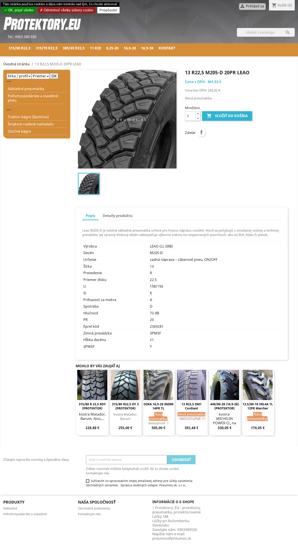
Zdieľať (201, 132)
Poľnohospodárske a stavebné (25, 514)
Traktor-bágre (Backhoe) (28, 116)
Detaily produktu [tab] (118, 215)
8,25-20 (112, 48)
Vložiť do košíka (227, 115)
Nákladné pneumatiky (26, 88)
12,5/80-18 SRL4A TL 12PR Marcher (258, 406)
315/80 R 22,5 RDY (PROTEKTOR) (92, 406)
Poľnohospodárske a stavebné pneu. (33, 98)
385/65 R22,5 (74, 48)
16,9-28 (130, 48)
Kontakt (167, 48)
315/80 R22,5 (20, 48)
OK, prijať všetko (20, 10)
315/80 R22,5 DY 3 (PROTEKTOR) (125, 406)
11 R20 (95, 48)
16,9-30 (147, 48)
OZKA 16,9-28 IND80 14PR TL (158, 406)
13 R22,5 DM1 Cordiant (192, 406)
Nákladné (10, 508)
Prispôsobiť (108, 10)
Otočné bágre (19, 131)
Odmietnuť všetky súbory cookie (68, 10)
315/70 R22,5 (47, 48)
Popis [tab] (90, 215)
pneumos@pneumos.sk (171, 538)
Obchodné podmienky (94, 508)
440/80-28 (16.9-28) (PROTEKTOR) (224, 406)
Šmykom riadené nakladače (30, 124)
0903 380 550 (25, 36)
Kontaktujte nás (89, 514)
